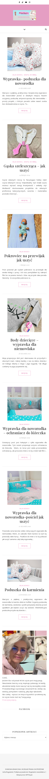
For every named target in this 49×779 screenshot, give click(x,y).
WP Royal (29, 775)
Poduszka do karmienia (24, 589)
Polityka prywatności (21, 772)
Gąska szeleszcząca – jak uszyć (24, 168)
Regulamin (10, 772)
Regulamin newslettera (37, 772)
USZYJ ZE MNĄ (30, 75)
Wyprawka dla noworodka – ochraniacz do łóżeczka (24, 430)
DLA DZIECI (18, 75)
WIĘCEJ (24, 111)
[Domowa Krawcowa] (24, 15)
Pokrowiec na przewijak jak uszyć (24, 257)
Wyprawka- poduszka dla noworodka (24, 81)
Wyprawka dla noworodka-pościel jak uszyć (24, 517)
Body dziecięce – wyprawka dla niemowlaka (24, 344)
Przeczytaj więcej (9, 700)
